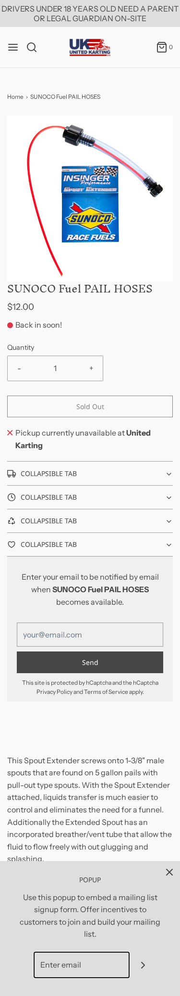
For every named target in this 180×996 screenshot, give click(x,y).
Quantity (21, 347)
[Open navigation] (13, 47)
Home (15, 96)
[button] (90, 199)
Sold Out (90, 406)
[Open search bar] (35, 47)
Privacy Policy (54, 691)
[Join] (143, 965)
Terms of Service (106, 691)
